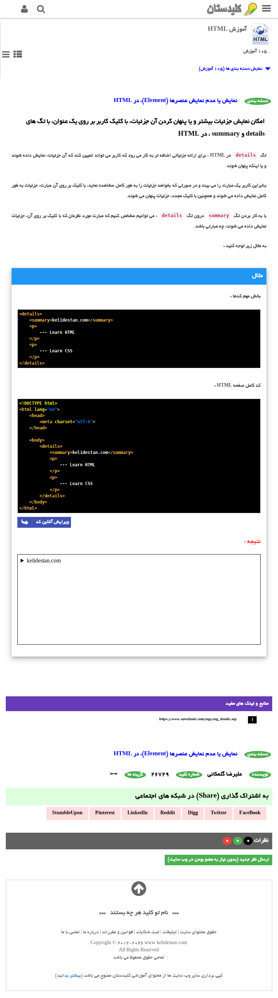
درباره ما (91, 932)
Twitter (219, 813)
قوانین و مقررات (117, 932)
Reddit (167, 813)
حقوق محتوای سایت (198, 932)
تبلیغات (170, 932)
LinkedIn (137, 813)
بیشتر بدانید (69, 975)
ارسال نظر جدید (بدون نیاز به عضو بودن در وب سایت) (218, 859)
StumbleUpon (67, 813)
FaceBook (250, 813)
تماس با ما (70, 932)
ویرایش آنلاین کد (48, 522)
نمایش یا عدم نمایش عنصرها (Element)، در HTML (175, 101)
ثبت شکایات (147, 932)
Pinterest (105, 813)
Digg (193, 813)
